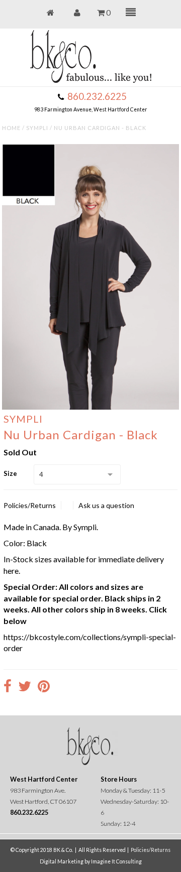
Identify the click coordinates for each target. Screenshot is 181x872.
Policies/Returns (30, 505)
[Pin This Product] (44, 687)
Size (10, 473)
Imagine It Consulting (116, 861)
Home (11, 127)
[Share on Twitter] (24, 687)
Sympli (37, 127)
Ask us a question (106, 505)
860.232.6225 (97, 96)
